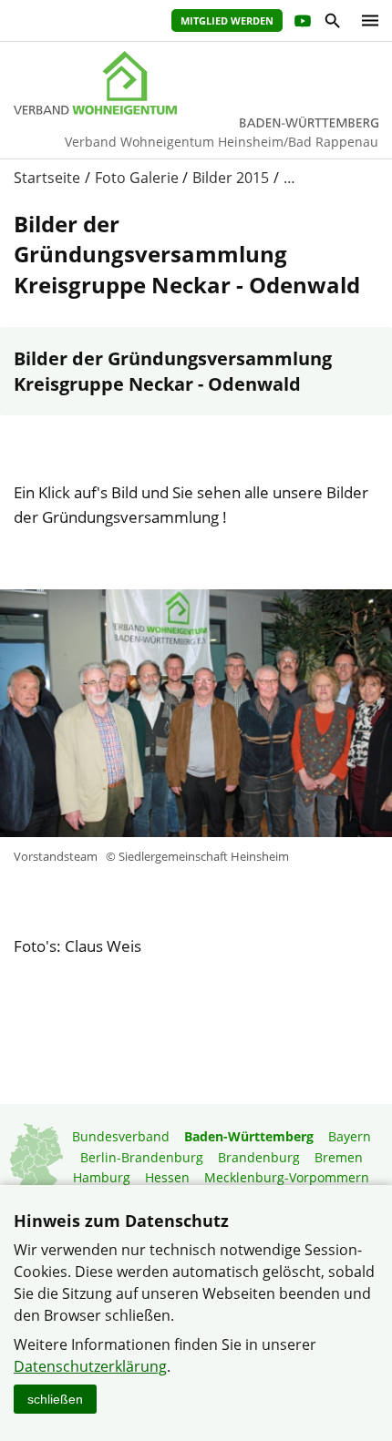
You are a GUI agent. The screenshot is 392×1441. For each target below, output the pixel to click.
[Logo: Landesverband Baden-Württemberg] (196, 83)
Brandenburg (259, 1157)
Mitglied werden (227, 20)
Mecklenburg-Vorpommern (286, 1177)
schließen (55, 1399)
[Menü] (365, 20)
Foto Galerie (137, 178)
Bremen (339, 1157)
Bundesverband (121, 1136)
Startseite (47, 178)
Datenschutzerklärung (90, 1366)
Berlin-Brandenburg (141, 1157)
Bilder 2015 (230, 178)
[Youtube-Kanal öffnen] (301, 23)
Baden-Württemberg (249, 1136)
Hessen (167, 1177)
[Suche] (331, 23)
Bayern (349, 1136)
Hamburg (101, 1177)
